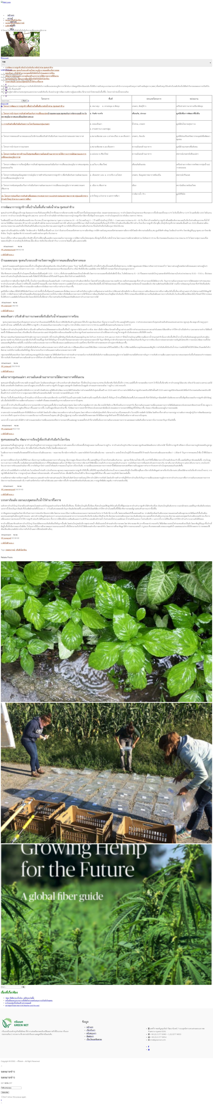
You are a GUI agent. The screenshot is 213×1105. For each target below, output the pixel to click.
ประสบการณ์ (10, 550)
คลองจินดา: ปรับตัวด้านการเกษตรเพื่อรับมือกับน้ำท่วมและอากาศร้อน (30, 73)
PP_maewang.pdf (8, 489)
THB (3, 62)
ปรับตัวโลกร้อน (21, 550)
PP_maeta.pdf (7, 429)
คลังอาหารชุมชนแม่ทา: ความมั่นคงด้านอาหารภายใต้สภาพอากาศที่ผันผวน (32, 76)
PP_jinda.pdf (6, 366)
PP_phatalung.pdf (8, 250)
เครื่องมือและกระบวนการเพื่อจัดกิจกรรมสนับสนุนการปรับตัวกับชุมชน (28, 1001)
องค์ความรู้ (9, 26)
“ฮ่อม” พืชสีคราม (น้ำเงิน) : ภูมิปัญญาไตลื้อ (19, 998)
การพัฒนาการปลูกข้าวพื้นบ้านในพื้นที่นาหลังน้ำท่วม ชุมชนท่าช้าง (29, 67)
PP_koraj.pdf (6, 538)
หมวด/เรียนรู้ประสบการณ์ (14, 23)
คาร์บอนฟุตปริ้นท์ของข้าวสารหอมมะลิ (18, 1003)
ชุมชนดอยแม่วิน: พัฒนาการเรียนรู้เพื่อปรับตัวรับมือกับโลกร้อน (27, 79)
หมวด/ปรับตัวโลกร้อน (13, 20)
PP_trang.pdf (6, 306)
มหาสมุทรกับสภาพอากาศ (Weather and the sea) (22, 1005)
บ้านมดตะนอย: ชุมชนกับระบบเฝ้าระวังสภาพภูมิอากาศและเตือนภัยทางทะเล (32, 70)
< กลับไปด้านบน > (7, 255)
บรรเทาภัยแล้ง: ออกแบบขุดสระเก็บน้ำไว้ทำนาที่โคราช (24, 81)
